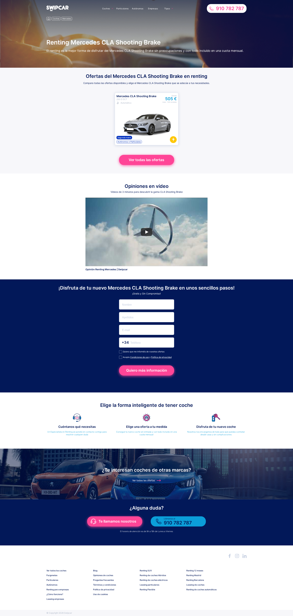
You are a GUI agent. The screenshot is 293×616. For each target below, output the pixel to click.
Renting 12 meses (194, 570)
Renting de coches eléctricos (154, 580)
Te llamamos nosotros (117, 521)
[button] (57, 10)
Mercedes (66, 18)
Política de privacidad (161, 357)
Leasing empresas (55, 599)
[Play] (146, 232)
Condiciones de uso (139, 357)
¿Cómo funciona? (54, 594)
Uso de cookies (100, 594)
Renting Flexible (147, 589)
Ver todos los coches (56, 570)
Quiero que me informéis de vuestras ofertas (143, 351)
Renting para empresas (57, 589)
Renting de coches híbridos (153, 575)
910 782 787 (230, 8)
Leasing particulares (149, 585)
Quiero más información (146, 370)
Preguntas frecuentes (103, 580)
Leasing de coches (195, 585)
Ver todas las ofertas (146, 160)
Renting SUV (146, 570)
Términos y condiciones (104, 585)
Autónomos (137, 8)
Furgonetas (51, 575)
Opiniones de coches (103, 575)
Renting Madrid (193, 575)
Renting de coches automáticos (201, 589)
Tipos (167, 8)
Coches (106, 8)
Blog (95, 570)
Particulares (122, 8)
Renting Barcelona (195, 580)
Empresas (153, 8)
